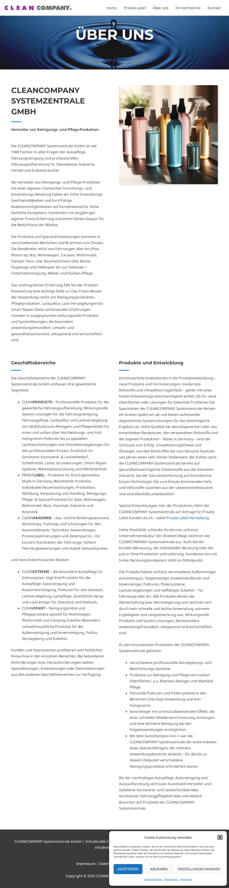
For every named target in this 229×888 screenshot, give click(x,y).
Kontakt (214, 7)
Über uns (160, 7)
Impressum (186, 879)
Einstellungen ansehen (199, 869)
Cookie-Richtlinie (153, 879)
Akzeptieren (127, 869)
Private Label (135, 7)
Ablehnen (159, 869)
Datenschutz (171, 879)
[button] (220, 837)
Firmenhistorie (188, 7)
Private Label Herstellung (187, 517)
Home (111, 7)
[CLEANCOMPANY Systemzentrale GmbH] (38, 7)
